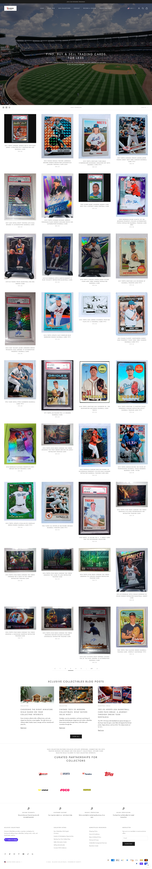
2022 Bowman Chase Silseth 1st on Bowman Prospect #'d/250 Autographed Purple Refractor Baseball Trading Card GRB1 (132, 222)
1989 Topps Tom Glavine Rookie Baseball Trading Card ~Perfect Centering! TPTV (131, 651)
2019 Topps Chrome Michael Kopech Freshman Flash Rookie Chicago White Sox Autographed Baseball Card (57, 222)
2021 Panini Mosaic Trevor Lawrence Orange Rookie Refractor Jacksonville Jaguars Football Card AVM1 (57, 162)
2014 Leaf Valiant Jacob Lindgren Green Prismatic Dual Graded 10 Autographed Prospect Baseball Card (20, 349)
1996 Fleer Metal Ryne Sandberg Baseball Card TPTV (20, 403)
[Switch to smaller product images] (6, 107)
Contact (77, 8)
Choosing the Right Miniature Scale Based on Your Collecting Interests (37, 712)
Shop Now (51, 8)
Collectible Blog (106, 8)
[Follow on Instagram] (14, 854)
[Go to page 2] (55, 669)
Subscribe (128, 844)
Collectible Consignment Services (98, 843)
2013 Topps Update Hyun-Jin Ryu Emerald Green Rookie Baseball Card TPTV (20, 524)
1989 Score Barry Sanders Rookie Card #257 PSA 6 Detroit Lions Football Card (94, 205)
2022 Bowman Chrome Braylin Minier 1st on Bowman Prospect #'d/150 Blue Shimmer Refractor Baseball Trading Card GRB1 (94, 471)
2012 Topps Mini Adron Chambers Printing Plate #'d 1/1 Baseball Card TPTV (94, 320)
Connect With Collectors (60, 848)
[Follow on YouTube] (23, 854)
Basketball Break (104, 706)
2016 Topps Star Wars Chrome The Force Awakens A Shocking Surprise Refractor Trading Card (20, 634)
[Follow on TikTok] (28, 854)
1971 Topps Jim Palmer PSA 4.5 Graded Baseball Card (57, 414)
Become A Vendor (89, 8)
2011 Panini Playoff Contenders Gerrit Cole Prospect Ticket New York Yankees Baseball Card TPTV (131, 340)
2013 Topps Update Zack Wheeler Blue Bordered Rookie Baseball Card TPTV (57, 336)
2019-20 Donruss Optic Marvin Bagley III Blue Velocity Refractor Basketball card (57, 279)
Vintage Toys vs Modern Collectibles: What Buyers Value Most (73, 712)
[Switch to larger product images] (3, 107)
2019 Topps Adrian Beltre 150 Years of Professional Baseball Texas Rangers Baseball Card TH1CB (132, 468)
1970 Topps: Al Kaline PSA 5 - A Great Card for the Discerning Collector (94, 538)
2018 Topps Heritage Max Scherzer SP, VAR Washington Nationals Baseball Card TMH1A (94, 408)
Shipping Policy (93, 831)
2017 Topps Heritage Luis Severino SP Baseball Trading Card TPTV (131, 282)
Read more (23, 728)
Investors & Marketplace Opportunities (63, 836)
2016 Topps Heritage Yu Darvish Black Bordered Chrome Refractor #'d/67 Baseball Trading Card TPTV (132, 408)
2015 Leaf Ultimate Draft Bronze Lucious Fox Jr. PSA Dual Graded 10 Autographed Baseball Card (94, 658)
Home (42, 8)
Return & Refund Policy (95, 837)
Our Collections (64, 8)
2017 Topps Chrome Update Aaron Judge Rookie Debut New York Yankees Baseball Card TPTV (132, 159)
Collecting (25, 706)
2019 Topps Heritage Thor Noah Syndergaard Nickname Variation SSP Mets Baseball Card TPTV (94, 163)
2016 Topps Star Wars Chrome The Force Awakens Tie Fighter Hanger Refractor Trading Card (94, 576)
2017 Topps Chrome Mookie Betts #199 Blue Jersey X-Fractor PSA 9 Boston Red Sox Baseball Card (20, 147)
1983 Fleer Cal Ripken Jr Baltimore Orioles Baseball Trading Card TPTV (57, 526)
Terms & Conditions (94, 834)
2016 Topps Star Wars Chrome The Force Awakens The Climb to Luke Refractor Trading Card (57, 575)
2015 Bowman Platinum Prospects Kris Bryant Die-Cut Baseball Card (20, 468)
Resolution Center (93, 846)
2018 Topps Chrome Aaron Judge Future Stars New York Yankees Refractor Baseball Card (94, 281)
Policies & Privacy (94, 840)
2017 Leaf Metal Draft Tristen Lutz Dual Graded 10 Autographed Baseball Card (20, 223)
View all (76, 736)
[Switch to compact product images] (9, 107)
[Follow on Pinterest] (19, 854)
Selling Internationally (59, 845)
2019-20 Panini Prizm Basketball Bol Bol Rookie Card (20, 282)
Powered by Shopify (74, 862)
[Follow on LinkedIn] (32, 854)
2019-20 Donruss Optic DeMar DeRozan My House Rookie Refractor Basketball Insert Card (131, 596)
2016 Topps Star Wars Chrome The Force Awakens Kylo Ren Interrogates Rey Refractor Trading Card (132, 511)
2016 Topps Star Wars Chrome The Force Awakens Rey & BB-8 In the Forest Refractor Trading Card (20, 576)
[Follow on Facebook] (5, 854)
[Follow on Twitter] (10, 854)
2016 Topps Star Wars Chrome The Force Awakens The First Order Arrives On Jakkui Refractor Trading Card (57, 449)
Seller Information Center (60, 842)
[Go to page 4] (97, 669)
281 (92, 668)
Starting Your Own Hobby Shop (62, 839)
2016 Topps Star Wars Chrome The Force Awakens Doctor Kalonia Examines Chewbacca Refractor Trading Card (57, 634)
